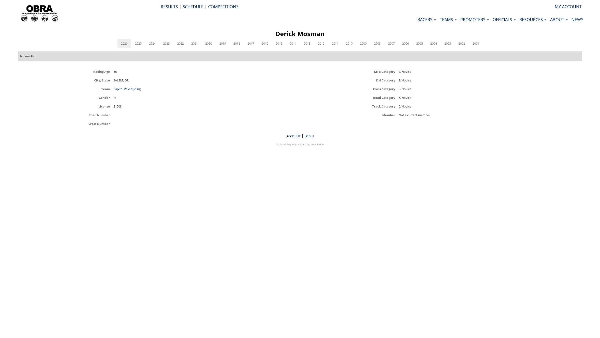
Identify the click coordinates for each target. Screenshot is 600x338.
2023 (166, 43)
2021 (194, 43)
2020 (208, 43)
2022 (180, 43)
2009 (363, 43)
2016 (265, 43)
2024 (152, 43)
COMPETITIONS (223, 6)
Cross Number (99, 124)
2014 (293, 43)
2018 (236, 43)
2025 (138, 43)
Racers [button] (425, 19)
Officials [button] (503, 19)
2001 (475, 43)
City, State (102, 80)
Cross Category (384, 89)
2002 (461, 43)
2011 (335, 43)
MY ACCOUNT (568, 6)
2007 (391, 43)
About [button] (557, 19)
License (104, 106)
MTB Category (384, 71)
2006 (405, 43)
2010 (349, 43)
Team (105, 89)
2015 (279, 43)
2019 (222, 43)
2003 (447, 43)
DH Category (385, 80)
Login (309, 136)
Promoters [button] (473, 19)
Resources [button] (531, 19)
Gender (104, 98)
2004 (433, 43)
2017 (251, 43)
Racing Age (101, 71)
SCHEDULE (193, 6)
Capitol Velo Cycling (127, 89)
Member (388, 115)
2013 (307, 43)
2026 (124, 43)
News (577, 19)
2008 (377, 43)
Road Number (99, 115)
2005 (419, 43)
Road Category (384, 98)
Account (293, 136)
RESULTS (169, 6)
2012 (321, 43)
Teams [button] (447, 19)
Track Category (383, 106)
